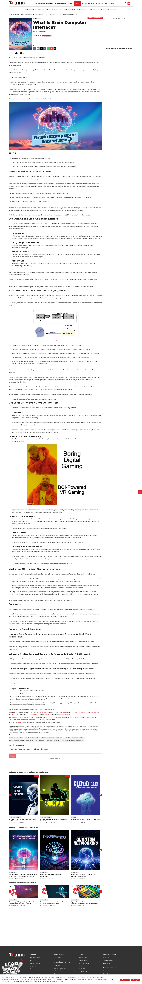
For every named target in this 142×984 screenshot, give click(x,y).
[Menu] (132, 3)
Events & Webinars (88, 3)
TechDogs (20, 722)
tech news (43, 712)
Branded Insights (60, 3)
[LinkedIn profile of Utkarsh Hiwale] (20, 693)
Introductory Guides (95, 18)
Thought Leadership (60, 968)
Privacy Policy (83, 960)
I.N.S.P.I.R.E (33, 960)
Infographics (58, 971)
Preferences (114, 980)
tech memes (64, 714)
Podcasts (57, 965)
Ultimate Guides (40, 3)
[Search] (125, 3)
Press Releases (108, 960)
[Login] (129, 3)
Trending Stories (35, 963)
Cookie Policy (83, 966)
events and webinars (29, 719)
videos (11, 719)
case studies (73, 717)
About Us (106, 957)
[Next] (100, 795)
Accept (135, 980)
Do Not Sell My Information (87, 972)
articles (62, 712)
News (70, 3)
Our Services (58, 957)
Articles (77, 3)
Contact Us (106, 971)
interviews (33, 714)
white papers (55, 717)
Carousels (57, 974)
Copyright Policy (84, 963)
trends (99, 712)
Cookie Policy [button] (18, 981)
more (13, 714)
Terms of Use (83, 957)
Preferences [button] (59, 981)
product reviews (91, 712)
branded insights (34, 717)
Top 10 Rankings (109, 3)
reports (87, 717)
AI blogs (48, 714)
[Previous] (10, 795)
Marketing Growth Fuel (62, 962)
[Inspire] (49, 3)
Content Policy (83, 969)
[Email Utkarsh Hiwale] (23, 693)
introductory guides (78, 712)
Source (55, 340)
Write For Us (107, 963)
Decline (124, 980)
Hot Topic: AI (99, 3)
